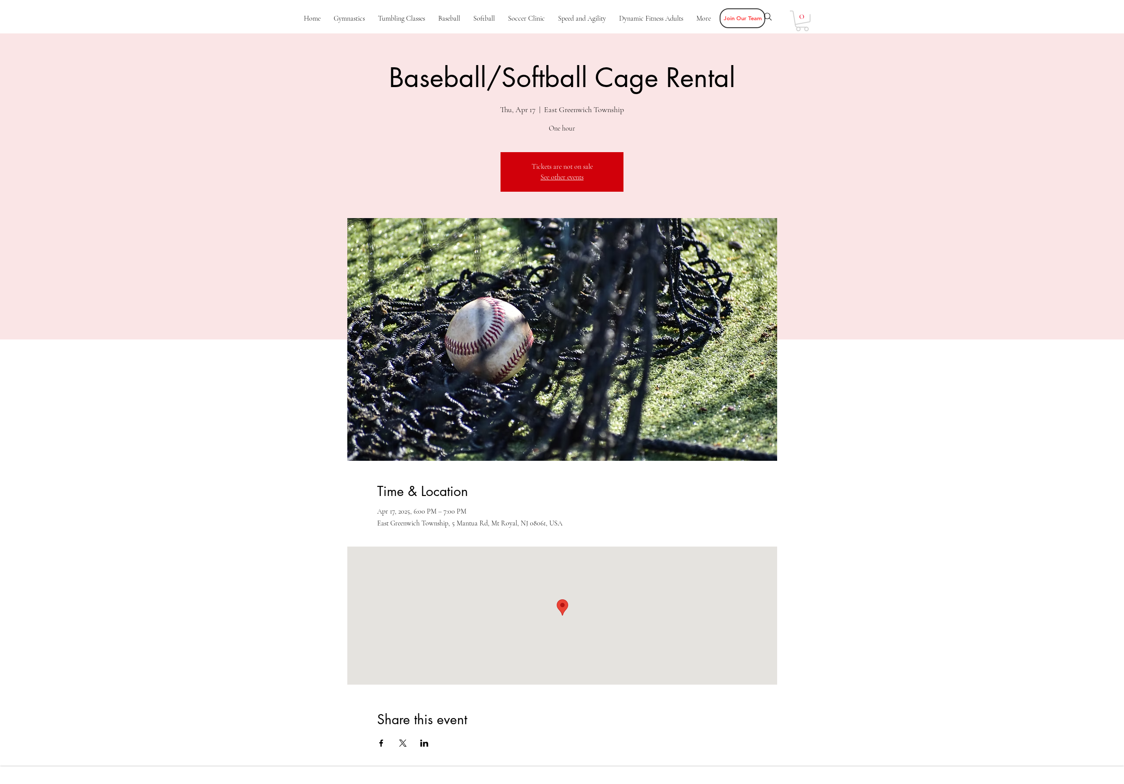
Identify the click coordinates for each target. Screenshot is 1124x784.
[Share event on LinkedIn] (424, 743)
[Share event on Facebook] (381, 743)
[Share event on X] (403, 743)
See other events (562, 177)
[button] (742, 18)
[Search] (768, 16)
